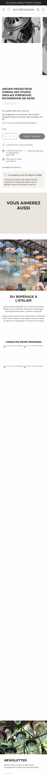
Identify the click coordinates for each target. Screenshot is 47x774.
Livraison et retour (11, 167)
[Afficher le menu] (3, 10)
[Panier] (43, 10)
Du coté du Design (15, 2)
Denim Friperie (33, 2)
